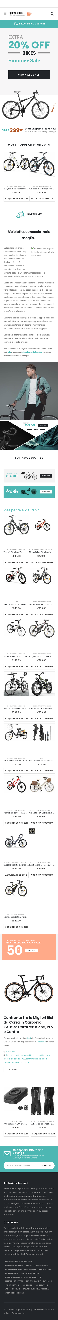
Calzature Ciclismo (30, 1273)
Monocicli (27, 1285)
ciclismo (41, 1041)
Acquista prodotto (42, 562)
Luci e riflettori (15, 1121)
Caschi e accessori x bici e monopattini (23, 1277)
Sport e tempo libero (14, 1293)
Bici (29, 1038)
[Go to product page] (16, 167)
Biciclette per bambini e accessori (20, 1269)
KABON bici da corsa (20, 1062)
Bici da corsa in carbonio (17, 1055)
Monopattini (42, 1285)
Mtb (16, 602)
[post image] (29, 989)
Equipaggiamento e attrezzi (39, 1281)
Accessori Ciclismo (14, 1265)
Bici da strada (45, 1269)
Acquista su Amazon (16, 198)
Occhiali (16, 1289)
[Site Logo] (20, 14)
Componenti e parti (14, 1281)
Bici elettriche (11, 1273)
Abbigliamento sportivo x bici (42, 1121)
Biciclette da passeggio (16, 186)
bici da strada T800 (16, 1059)
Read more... (13, 1069)
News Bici (10, 1051)
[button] (6, 13)
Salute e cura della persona (36, 1289)
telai (9, 352)
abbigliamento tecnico (32, 352)
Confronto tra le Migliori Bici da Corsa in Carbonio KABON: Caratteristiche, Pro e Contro (28, 1024)
